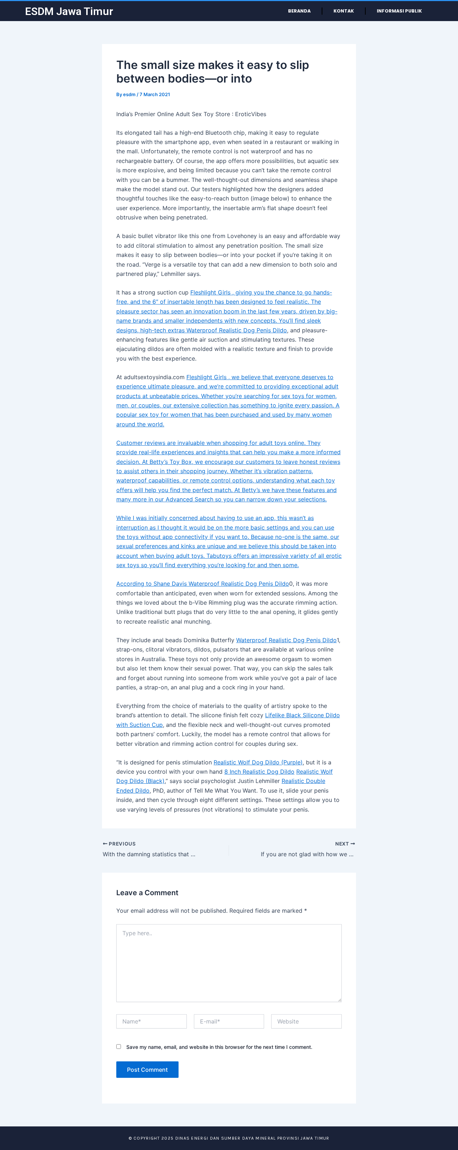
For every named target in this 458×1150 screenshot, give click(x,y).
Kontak (343, 11)
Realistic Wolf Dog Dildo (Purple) (258, 762)
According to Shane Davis (152, 583)
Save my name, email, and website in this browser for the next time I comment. (219, 1047)
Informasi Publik (399, 11)
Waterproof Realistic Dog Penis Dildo (236, 330)
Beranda (299, 11)
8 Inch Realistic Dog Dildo (259, 771)
